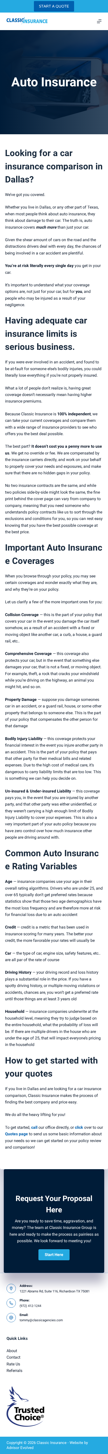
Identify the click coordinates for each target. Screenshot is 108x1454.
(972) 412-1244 (30, 1306)
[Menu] (99, 21)
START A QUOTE (54, 6)
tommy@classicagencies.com (41, 1320)
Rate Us (13, 1364)
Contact (13, 1357)
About (12, 1350)
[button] (54, 1254)
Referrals (14, 1370)
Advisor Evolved (20, 1447)
